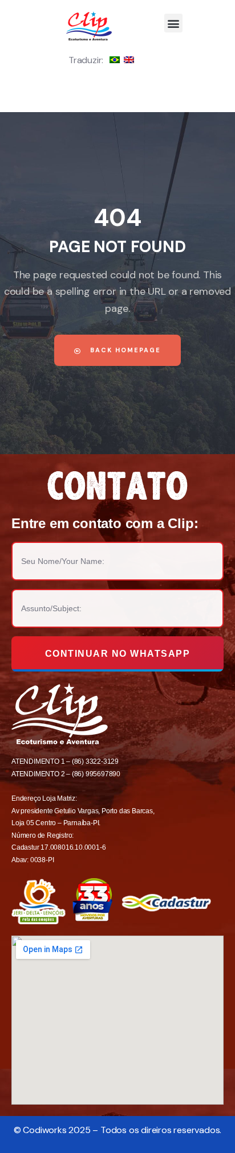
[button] (173, 23)
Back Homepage (124, 350)
